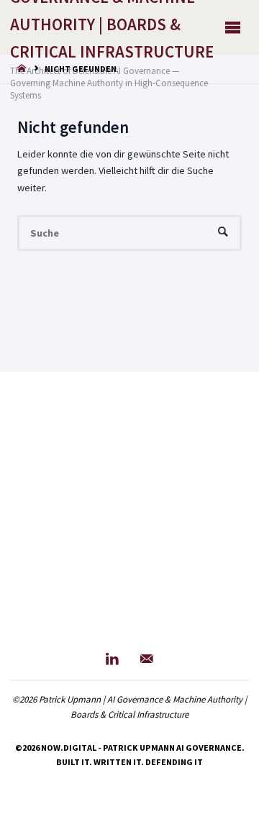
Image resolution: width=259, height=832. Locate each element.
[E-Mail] (147, 659)
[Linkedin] (112, 659)
